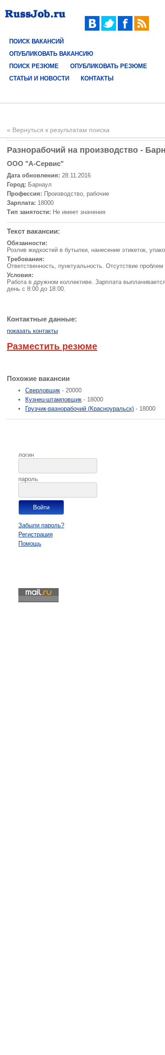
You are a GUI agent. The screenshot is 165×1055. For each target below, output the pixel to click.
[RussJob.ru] (35, 19)
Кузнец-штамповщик (53, 399)
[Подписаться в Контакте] (92, 28)
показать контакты (32, 330)
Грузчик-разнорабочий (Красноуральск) (79, 408)
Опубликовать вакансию (51, 53)
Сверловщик (42, 390)
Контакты (97, 78)
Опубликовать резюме (108, 66)
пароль (28, 479)
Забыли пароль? (41, 525)
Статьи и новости (39, 78)
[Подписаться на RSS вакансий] (141, 28)
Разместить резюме (52, 346)
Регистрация (35, 534)
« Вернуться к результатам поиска (58, 130)
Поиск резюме (34, 66)
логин (26, 454)
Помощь (29, 543)
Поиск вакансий (36, 41)
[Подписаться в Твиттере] (108, 28)
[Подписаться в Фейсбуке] (125, 28)
